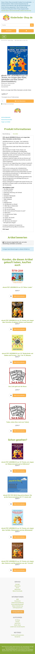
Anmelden (9, 30)
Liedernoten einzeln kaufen (17, 626)
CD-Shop (17, 620)
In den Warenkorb (20, 101)
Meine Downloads (17, 591)
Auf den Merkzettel (5, 117)
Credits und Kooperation (17, 635)
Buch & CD (17, 623)
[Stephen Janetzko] (17, 110)
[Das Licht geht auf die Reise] (17, 375)
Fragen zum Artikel (5, 122)
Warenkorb (17, 586)
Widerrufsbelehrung (17, 606)
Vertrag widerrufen (17, 611)
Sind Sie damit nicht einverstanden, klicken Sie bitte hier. (16, 10)
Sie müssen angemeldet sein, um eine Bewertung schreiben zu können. (15, 242)
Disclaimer (17, 636)
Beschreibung (6, 134)
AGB (17, 599)
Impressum (17, 601)
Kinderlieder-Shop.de (21, 17)
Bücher (17, 621)
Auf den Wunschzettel (6, 119)
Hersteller (15, 134)
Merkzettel (17, 589)
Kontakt (17, 584)
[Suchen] (32, 25)
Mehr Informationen (19, 296)
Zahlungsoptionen (17, 607)
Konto (17, 587)
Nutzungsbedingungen (17, 604)
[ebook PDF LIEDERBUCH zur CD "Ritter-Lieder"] (17, 276)
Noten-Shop (17, 625)
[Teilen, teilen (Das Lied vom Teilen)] (17, 411)
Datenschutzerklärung (18, 602)
